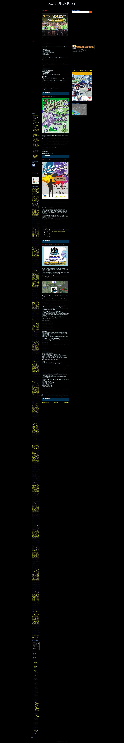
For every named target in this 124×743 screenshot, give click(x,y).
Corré (35, 325)
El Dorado (35, 362)
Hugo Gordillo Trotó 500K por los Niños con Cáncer (36, 151)
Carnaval (36, 285)
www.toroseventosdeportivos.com (56, 343)
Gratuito (33, 392)
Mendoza (35, 467)
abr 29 (36, 674)
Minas (38, 470)
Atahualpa (34, 225)
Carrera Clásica (34, 286)
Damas (38, 344)
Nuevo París (37, 487)
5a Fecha (35, 201)
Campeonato (34, 263)
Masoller (33, 461)
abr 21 (36, 684)
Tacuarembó (35, 603)
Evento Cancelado (37, 373)
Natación (33, 480)
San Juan (36, 574)
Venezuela (38, 625)
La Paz (35, 432)
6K (37, 203)
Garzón (38, 389)
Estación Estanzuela (34, 372)
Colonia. (36, 318)
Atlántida (38, 225)
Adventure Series (36, 211)
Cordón (38, 324)
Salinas (33, 566)
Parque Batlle (34, 499)
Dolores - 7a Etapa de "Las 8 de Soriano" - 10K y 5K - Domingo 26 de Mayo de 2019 (36, 140)
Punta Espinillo (35, 538)
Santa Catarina (36, 580)
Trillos (33, 615)
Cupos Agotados (35, 344)
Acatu (38, 208)
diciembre (35, 661)
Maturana (38, 461)
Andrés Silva (36, 217)
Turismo (33, 617)
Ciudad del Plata (35, 303)
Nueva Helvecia (34, 485)
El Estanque (38, 362)
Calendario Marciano (35, 259)
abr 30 (36, 672)
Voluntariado (34, 633)
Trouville (33, 616)
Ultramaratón (34, 619)
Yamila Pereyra (37, 636)
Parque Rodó (34, 508)
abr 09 (36, 700)
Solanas (33, 595)
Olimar (38, 489)
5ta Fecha (35, 202)
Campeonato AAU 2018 (36, 266)
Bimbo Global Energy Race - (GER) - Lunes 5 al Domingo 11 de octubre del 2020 (36, 130)
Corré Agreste (37, 325)
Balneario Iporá (34, 233)
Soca (34, 594)
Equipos (38, 370)
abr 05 (36, 722)
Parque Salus (37, 509)
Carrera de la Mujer (37, 287)
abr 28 (36, 675)
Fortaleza (33, 386)
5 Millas (35, 200)
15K (36, 190)
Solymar (35, 596)
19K (34, 191)
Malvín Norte (34, 450)
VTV (35, 634)
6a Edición (35, 203)
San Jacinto (36, 571)
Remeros (36, 551)
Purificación (33, 540)
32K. (32, 197)
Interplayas (34, 406)
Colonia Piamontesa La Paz (35, 316)
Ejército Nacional (36, 359)
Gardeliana (36, 389)
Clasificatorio (36, 305)
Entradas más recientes (45, 402)
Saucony (33, 587)
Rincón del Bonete (37, 557)
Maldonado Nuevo (34, 449)
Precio (36, 526)
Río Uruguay (35, 561)
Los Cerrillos (37, 444)
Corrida (38, 329)
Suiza (36, 602)
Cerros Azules (34, 297)
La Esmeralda (37, 429)
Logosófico (38, 443)
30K (37, 196)
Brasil (38, 248)
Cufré (32, 344)
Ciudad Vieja (37, 304)
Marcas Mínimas (37, 458)
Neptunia (33, 481)
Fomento (33, 382)
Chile (35, 298)
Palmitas (35, 495)
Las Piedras (51, 93)
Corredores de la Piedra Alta (35, 328)
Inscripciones (34, 400)
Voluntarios (38, 633)
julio (34, 667)
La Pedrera (37, 432)
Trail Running (35, 611)
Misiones (33, 472)
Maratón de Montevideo (35, 457)
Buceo (33, 249)
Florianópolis (37, 380)
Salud (35, 567)
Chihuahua (33, 298)
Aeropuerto (33, 212)
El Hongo (33, 363)
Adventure (35, 210)
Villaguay (35, 632)
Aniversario (36, 219)
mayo (35, 670)
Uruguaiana (38, 620)
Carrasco (38, 285)
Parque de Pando (37, 501)
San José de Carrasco (34, 573)
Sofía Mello (36, 594)
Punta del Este (37, 537)
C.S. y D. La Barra (36, 250)
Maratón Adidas (37, 453)
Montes (38, 472)
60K (33, 203)
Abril (33, 208)
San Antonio (37, 567)
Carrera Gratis (34, 289)
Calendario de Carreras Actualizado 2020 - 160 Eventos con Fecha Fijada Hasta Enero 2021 (36, 135)
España (38, 371)
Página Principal (56, 402)
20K (38, 193)
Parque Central (34, 500)
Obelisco (38, 488)
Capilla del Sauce (36, 283)
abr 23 (36, 682)
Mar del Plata (37, 451)
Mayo (33, 462)
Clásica (33, 305)
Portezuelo (33, 524)
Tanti (37, 604)
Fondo (35, 382)
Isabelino (34, 408)
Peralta (35, 517)
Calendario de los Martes (35, 258)
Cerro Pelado (37, 296)
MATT (36, 461)
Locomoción (33, 443)
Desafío (38, 348)
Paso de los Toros (35, 514)
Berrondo (35, 244)
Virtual (37, 632)
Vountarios (33, 634)
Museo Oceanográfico (35, 479)
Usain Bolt (38, 622)
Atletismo (33, 226)
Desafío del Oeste (34, 349)
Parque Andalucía (36, 498)
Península (38, 516)
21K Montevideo (36, 194)
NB (38, 480)
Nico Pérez (37, 482)
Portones (33, 525)
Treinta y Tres (36, 614)
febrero (35, 730)
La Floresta (37, 430)
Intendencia (37, 403)
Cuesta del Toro (37, 343)
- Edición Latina (34, 188)
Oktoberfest (36, 489)
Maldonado (36, 448)
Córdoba (36, 324)
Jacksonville (38, 410)
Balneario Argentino (34, 231)
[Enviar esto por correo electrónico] (45, 92)
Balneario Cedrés (37, 232)
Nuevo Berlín (34, 487)
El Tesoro (37, 364)
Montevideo (34, 474)
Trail (37, 610)
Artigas (38, 224)
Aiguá (37, 214)
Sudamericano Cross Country (35, 599)
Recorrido (34, 546)
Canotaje (38, 281)
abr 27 (36, 676)
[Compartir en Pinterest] (49, 92)
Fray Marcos (37, 387)
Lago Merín (37, 433)
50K (33, 201)
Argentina (34, 222)
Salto (35, 566)
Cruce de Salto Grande (35, 340)
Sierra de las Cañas (36, 592)
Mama (38, 450)
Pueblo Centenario (34, 531)
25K (38, 195)
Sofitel (38, 594)
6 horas (38, 202)
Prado (38, 525)
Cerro (35, 292)
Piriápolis (34, 519)
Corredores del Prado (34, 329)
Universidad (34, 620)
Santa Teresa (34, 583)
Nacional (38, 479)
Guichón (33, 395)
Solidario (36, 595)
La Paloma (35, 431)
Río (37, 558)
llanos (38, 442)
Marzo (38, 460)
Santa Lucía (37, 581)
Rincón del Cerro (34, 558)
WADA (33, 635)
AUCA (33, 227)
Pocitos (35, 523)
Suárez (33, 598)
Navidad (36, 480)
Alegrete (33, 215)
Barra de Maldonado (35, 239)
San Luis (38, 574)
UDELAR (33, 618)
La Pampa (38, 431)
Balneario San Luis (35, 235)
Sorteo (33, 597)
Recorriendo (37, 546)
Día (36, 350)
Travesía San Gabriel (36, 613)
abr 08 (36, 718)
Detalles (35, 350)
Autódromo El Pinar (36, 227)
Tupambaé (36, 616)
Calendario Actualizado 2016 (35, 256)
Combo (38, 318)
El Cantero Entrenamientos (35, 361)
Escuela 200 (36, 371)
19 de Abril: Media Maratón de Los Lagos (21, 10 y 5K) (53, 244)
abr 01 (36, 727)
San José (37, 572)
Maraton (38, 452)
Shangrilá (35, 591)
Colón (38, 311)
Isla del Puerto (34, 409)
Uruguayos (33, 622)
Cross (37, 337)
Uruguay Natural (37, 621)
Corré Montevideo (34, 326)
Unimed (37, 619)
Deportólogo (36, 348)
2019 (34, 654)
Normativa (36, 484)
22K (38, 194)
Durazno (36, 357)
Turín (38, 616)
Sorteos (35, 597)
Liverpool (34, 441)
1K (35, 191)
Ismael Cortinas (37, 409)
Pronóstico (34, 528)
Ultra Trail (37, 618)
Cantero (33, 283)
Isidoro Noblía (37, 408)
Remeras (33, 551)
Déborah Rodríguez (34, 347)
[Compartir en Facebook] (48, 92)
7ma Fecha (36, 205)
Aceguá (33, 209)
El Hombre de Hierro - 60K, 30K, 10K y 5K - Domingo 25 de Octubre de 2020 (82, 71)
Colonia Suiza (34, 317)
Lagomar (33, 434)
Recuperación (37, 548)
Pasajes (38, 510)
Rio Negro (36, 560)
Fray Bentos (34, 387)
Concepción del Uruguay (35, 322)
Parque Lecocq (37, 504)
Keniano (36, 422)
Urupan (36, 622)
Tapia (38, 604)
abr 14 (36, 694)
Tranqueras (37, 611)
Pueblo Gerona (36, 532)
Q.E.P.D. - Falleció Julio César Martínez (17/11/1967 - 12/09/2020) (35, 126)
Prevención (34, 527)
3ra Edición (37, 197)
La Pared (33, 432)
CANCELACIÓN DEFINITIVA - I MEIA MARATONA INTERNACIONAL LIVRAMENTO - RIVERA (36, 156)
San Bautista (33, 568)
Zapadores (35, 637)
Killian (33, 423)
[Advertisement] (36, 24)
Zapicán (37, 637)
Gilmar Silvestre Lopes (35, 390)
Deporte (38, 347)
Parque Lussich (35, 505)
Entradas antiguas (66, 402)
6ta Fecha (35, 204)
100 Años (38, 188)
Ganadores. (33, 389)
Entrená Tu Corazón (35, 369)
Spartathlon (38, 597)
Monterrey (36, 472)
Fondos (38, 384)
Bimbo (33, 246)
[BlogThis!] (46, 92)
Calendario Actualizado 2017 (35, 257)
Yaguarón (33, 636)
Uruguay (33, 621)
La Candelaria (37, 426)
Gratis (36, 391)
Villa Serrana (36, 631)
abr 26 (36, 678)
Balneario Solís (34, 237)
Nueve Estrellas (37, 486)
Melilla (38, 466)
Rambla (33, 542)
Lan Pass (38, 435)
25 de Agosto (36, 195)
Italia (33, 410)
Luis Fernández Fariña (36, 447)
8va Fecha (36, 206)
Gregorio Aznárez (36, 392)
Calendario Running (35, 260)
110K (36, 189)
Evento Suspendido (34, 374)
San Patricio (36, 575)
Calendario (37, 251)
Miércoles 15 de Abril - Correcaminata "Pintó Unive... (36, 710)
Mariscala (33, 460)
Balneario (38, 230)
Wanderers (35, 635)
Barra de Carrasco (37, 238)
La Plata (34, 433)
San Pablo (33, 575)
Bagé (36, 230)
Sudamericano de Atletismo (35, 600)
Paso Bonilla (33, 511)
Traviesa (33, 614)
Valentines (38, 623)
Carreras (38, 289)
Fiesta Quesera (35, 379)
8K (34, 206)
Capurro (33, 284)
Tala (38, 603)
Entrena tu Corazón (36, 368)
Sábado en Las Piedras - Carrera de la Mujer (51, 11)
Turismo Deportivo (36, 617)
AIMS (38, 214)
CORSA (36, 334)
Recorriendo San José (35, 547)
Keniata (38, 422)
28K (32, 196)
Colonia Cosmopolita (35, 313)
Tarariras (36, 605)
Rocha (33, 562)
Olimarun (36, 490)
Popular (38, 523)
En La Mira (35, 366)
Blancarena (36, 247)
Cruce (38, 339)
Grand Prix (33, 391)
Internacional (34, 405)
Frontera (34, 388)
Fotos (35, 386)
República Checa (37, 552)
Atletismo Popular (37, 226)
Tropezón (38, 615)
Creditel (38, 336)
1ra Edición (37, 191)
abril (34, 671)
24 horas (33, 195)
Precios (38, 526)
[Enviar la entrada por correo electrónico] (43, 92)
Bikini (38, 245)
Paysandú (34, 515)
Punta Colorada (36, 536)
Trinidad (35, 615)
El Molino (38, 363)
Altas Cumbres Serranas (36, 216)
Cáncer (38, 280)
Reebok (33, 549)
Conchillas (34, 323)
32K (38, 196)
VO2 (38, 632)
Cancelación (35, 280)
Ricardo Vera (35, 555)
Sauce (38, 586)
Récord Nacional (37, 544)
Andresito (36, 218)
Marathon (34, 452)
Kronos (37, 423)
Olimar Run (33, 490)
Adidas (35, 209)
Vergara (38, 626)
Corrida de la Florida (35, 330)
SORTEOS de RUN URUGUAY (35, 148)
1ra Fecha (33, 192)
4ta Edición (37, 199)
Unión (38, 619)
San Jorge (35, 572)
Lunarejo (33, 448)
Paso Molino (37, 514)
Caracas (36, 284)
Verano (35, 626)
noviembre (35, 662)
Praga (33, 526)
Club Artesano (36, 306)
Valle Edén (35, 624)
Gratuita (38, 391)
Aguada (36, 212)
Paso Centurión (34, 512)
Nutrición (36, 488)
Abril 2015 (36, 208)
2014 (36, 192)
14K (35, 190)
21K (33, 194)
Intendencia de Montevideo (35, 404)
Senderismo (35, 588)
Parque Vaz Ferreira (34, 510)
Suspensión (37, 602)
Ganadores (38, 388)
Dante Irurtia (37, 345)
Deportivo (33, 348)
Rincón (35, 556)
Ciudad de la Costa (34, 302)
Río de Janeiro (36, 559)
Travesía (33, 612)
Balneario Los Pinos (37, 234)
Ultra (35, 618)
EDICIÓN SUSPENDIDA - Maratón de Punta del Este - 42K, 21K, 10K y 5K (36, 122)
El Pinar (34, 364)
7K (37, 204)
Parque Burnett (37, 499)
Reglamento (36, 550)
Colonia (33, 312)
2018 (34, 655)
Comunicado (37, 321)
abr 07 (36, 719)
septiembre (35, 665)
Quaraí (36, 540)
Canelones (49, 93)
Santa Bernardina (35, 579)
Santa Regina (34, 582)
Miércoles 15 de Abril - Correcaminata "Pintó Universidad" (54, 159)
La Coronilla (37, 428)
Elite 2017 (36, 365)
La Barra (37, 425)
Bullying (33, 250)
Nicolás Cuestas (34, 483)
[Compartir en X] (47, 92)
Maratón (33, 453)
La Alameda (37, 424)
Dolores (37, 355)
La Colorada (36, 427)
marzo (35, 729)
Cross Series (36, 339)
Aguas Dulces (34, 214)
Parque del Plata (35, 502)
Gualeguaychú (34, 394)
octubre (35, 663)
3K (34, 197)
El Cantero (36, 360)
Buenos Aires (37, 249)
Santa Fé (35, 581)
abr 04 (36, 723)
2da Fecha (34, 196)
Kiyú (35, 423)
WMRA (38, 635)
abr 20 (36, 686)
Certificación (37, 297)
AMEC (33, 217)
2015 (45, 93)
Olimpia (38, 490)
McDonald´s (35, 462)
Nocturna (38, 483)
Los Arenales (34, 444)
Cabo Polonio (34, 251)
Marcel (33, 459)
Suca (35, 598)
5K (46, 93)
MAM (37, 450)
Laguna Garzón (34, 435)
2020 (34, 653)
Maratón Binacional (34, 454)
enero (35, 731)
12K (34, 190)
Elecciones (33, 365)
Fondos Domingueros (35, 385)
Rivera (38, 561)
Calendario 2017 (34, 252)
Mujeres (56, 93)
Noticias (38, 484)
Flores (35, 380)
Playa (33, 522)
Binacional (33, 247)
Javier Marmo (34, 413)
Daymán (33, 346)
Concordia (37, 323)
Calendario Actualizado (35, 255)
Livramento (35, 442)
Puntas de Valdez (36, 539)
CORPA (33, 325)
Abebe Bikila (37, 207)
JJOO (33, 414)
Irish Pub (36, 407)
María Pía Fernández (36, 459)
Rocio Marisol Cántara (36, 562)
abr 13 (36, 695)
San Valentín (36, 578)
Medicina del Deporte (34, 464)
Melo (33, 467)
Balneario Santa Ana (35, 236)
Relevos (38, 550)
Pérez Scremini (37, 517)
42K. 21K (37, 198)
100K (33, 189)
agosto (35, 666)
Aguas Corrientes (37, 213)
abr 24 (36, 680)
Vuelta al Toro (37, 634)
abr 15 (36, 692)
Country (33, 336)
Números (33, 488)
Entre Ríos (34, 367)
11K (38, 189)
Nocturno (33, 484)
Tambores (34, 604)
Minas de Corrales (34, 471)
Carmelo (33, 285)
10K (35, 189)
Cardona (38, 284)
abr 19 (36, 687)
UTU (33, 623)
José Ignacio (35, 416)
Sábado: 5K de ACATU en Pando (48, 96)
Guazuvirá (38, 394)
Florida (33, 381)
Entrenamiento (34, 370)
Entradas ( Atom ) (48, 403)
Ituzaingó (35, 410)
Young (33, 637)
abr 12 (36, 696)
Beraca (33, 244)
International (37, 405)
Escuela (33, 371)
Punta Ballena (35, 535)
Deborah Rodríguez (36, 346)
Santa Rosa (37, 582)
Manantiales (34, 451)
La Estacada (33, 430)
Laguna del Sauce (36, 434)
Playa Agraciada (36, 522)
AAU (35, 207)
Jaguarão (33, 411)
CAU (38, 291)
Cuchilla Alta (35, 342)
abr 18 (36, 688)
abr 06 (36, 720)
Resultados (34, 553)
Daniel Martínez (34, 345)
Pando (33, 496)
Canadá (38, 279)
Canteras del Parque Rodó (35, 282)
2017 (37, 193)
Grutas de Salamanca (35, 393)
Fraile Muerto (37, 386)
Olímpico (35, 492)
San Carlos (36, 568)
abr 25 (36, 679)
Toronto (33, 609)
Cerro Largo (37, 295)
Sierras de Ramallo (34, 593)
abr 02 (36, 726)
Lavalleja (36, 438)
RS (32, 564)
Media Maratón (36, 463)
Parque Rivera (37, 507)
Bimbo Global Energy (36, 246)
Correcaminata (37, 327)
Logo (36, 443)
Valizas (33, 624)
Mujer (54, 93)
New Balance (36, 481)
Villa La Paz (36, 630)
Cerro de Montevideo (35, 293)
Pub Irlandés (37, 530)
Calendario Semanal (35, 261)
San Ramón (36, 576)
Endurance (38, 366)
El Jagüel (35, 363)
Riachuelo (35, 554)
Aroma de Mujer (37, 223)
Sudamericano (37, 598)
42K (35, 198)
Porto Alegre (37, 524)
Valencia (35, 623)
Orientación (36, 493)
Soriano (38, 596)
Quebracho (38, 540)
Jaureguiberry (37, 412)
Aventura (33, 228)
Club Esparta (36, 308)
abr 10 (36, 699)
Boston (36, 248)
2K (36, 196)
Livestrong (38, 441)
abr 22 (36, 683)
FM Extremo (37, 381)
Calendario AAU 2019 (36, 254)
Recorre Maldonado (35, 545)
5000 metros (37, 200)
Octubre (33, 489)
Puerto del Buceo (37, 534)
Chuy (36, 298)
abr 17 (36, 690)
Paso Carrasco (37, 511)
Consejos (33, 324)
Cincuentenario (37, 299)
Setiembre (36, 590)
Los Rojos (36, 446)
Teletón (38, 605)
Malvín (38, 449)
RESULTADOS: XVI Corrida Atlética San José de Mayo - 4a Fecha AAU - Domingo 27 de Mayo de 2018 (36, 144)
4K (34, 199)
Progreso (38, 527)
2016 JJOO (35, 193)
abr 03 (36, 724)
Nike (36, 483)
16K (38, 190)
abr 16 (36, 691)
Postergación (35, 525)
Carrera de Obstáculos (35, 288)
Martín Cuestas (36, 460)
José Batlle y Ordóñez (36, 414)
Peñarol (33, 517)
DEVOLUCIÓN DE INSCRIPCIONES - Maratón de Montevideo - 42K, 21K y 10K (35, 117)
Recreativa (34, 548)
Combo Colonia (35, 319)
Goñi (38, 390)
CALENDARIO (60, 229)
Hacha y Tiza (37, 395)
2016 (33, 193)
